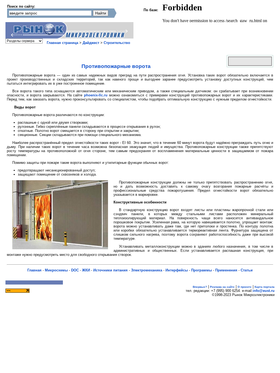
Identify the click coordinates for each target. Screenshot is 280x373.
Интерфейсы (176, 270)
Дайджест (91, 43)
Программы (201, 270)
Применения (226, 270)
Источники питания (110, 270)
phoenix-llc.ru (95, 95)
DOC (75, 270)
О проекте (245, 286)
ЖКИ (86, 270)
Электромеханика (146, 270)
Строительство (117, 43)
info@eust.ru (264, 291)
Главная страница (62, 43)
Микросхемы (56, 270)
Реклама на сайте (222, 286)
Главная (34, 270)
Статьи (247, 270)
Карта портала (265, 286)
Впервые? (200, 286)
